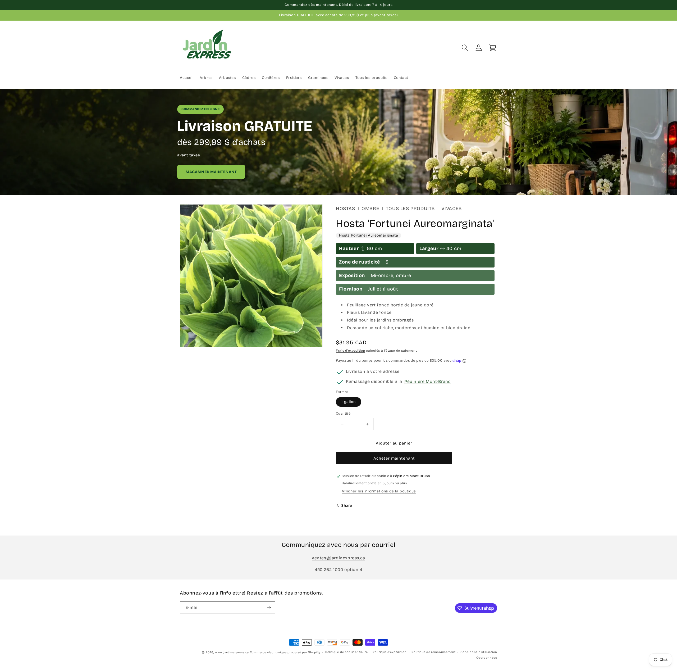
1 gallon (348, 402)
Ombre (370, 208)
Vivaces (451, 208)
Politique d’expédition (389, 652)
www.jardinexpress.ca (232, 652)
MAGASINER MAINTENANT (211, 172)
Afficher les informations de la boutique (379, 491)
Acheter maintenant (394, 458)
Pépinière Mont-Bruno (427, 381)
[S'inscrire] (269, 607)
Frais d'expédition (350, 350)
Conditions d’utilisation (478, 652)
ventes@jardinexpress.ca (338, 557)
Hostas (345, 208)
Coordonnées (486, 657)
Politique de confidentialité (346, 652)
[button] (465, 47)
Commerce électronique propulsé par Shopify (285, 652)
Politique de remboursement (433, 652)
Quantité (343, 413)
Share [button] (346, 505)
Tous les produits (410, 208)
